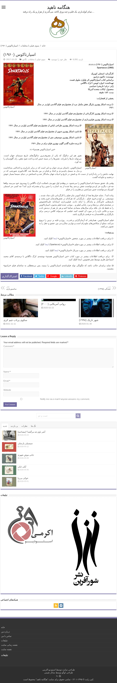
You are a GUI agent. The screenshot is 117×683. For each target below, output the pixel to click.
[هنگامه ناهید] (58, 27)
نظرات (24, 426)
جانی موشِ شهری (26, 455)
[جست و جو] (78, 415)
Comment (8, 346)
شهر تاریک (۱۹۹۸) (88, 320)
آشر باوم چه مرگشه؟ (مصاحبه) (31, 432)
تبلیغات (4, 640)
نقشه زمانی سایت (9, 645)
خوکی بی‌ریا (23, 478)
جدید (5, 426)
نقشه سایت (6, 649)
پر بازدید (14, 426)
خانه (44, 45)
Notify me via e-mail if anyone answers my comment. (65, 399)
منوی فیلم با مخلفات (30, 45)
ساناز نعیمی (49, 672)
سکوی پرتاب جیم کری (15, 320)
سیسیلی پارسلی (25, 443)
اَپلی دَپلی (22, 466)
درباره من (5, 631)
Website (7, 390)
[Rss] (56, 605)
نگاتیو (25, 59)
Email (6, 381)
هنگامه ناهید (58, 7)
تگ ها (33, 426)
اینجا (80, 259)
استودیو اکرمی (49, 669)
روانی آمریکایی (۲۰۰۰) (53, 304)
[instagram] (61, 605)
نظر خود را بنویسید (59, 59)
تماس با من (6, 636)
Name (7, 371)
